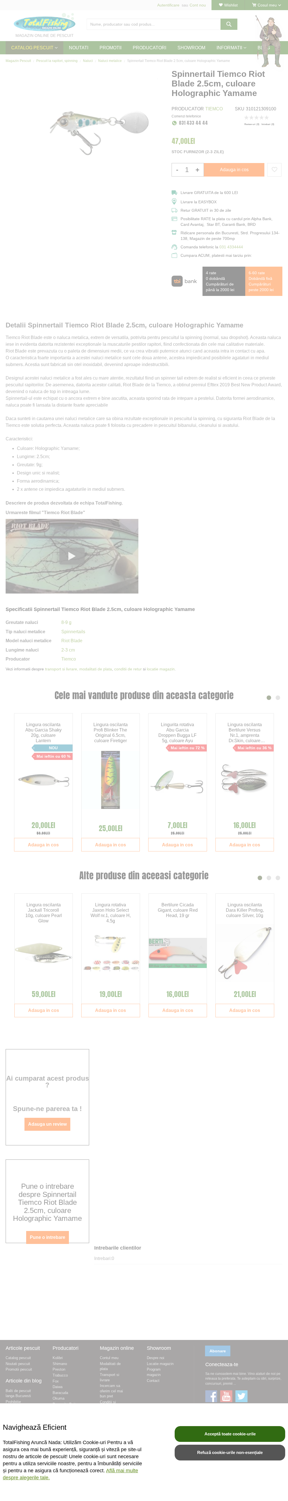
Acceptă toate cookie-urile (230, 1433)
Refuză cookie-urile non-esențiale (230, 1452)
